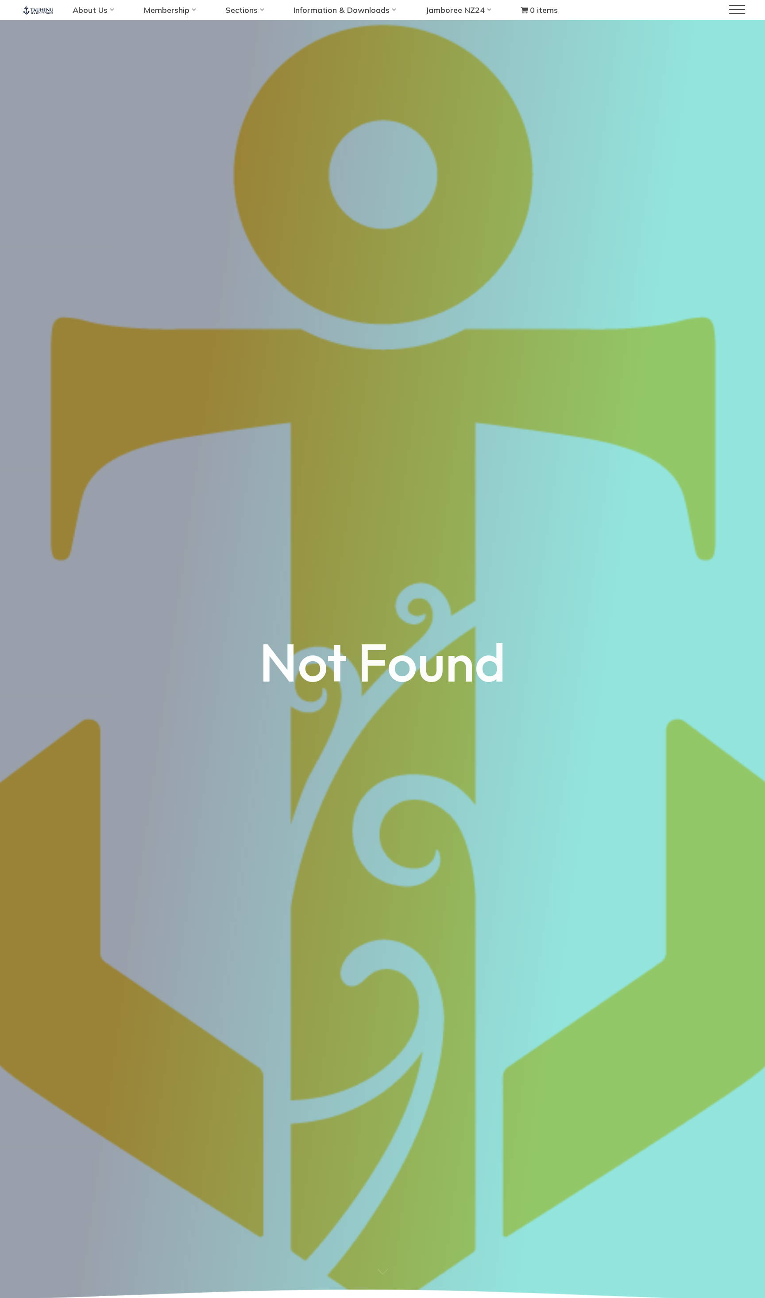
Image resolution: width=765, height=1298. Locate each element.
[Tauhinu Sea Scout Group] (38, 10)
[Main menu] (737, 10)
